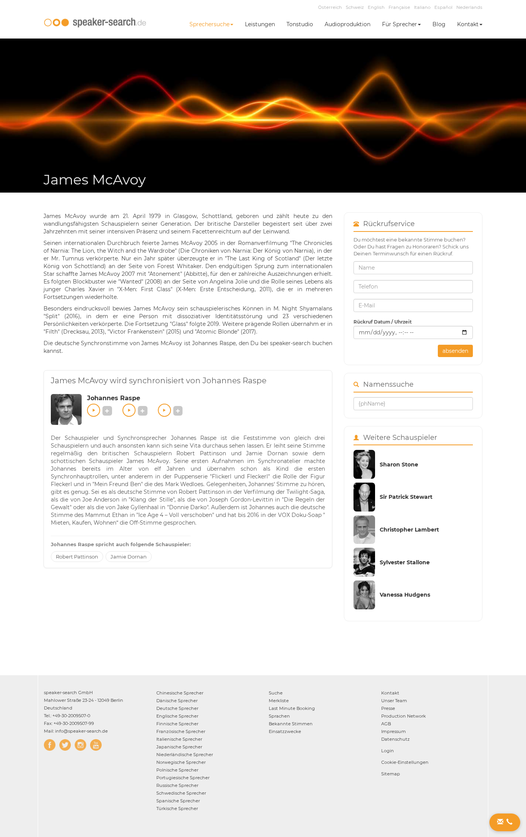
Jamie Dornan (129, 557)
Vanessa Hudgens (405, 594)
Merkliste (279, 700)
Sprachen (279, 716)
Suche (276, 693)
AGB (386, 723)
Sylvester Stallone (405, 562)
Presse (388, 708)
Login (387, 750)
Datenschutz (395, 739)
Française (399, 7)
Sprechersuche (209, 24)
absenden (455, 350)
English (376, 7)
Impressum (393, 731)
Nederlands (469, 7)
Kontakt (468, 24)
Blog (439, 24)
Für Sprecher (399, 24)
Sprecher (179, 693)
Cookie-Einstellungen (405, 762)
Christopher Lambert (409, 529)
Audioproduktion (347, 24)
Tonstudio (299, 24)
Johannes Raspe (113, 398)
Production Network (403, 716)
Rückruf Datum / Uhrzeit (382, 322)
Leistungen (260, 24)
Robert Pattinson (77, 557)
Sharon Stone (399, 464)
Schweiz (355, 7)
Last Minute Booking (292, 708)
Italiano (422, 7)
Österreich (330, 7)
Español (443, 7)
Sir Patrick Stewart (406, 496)
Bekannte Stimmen (291, 723)
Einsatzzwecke (285, 731)
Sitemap (390, 774)
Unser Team (394, 700)
